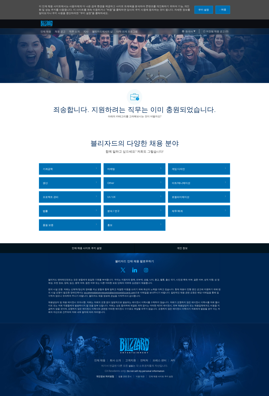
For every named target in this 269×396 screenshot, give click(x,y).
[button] (203, 10)
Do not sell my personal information (145, 371)
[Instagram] (146, 270)
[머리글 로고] (46, 23)
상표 (131, 365)
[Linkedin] (134, 270)
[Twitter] (123, 270)
